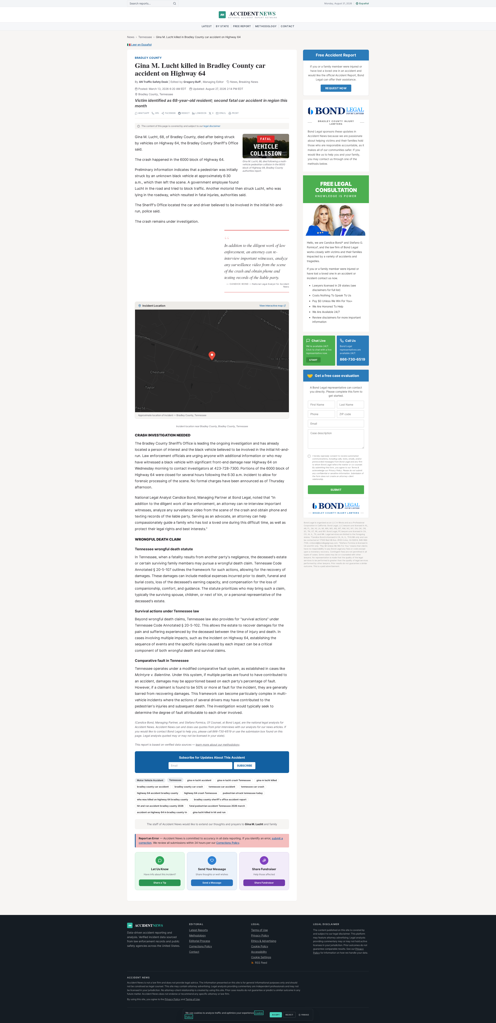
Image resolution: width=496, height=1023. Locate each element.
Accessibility (259, 951)
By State (222, 26)
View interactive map (271, 305)
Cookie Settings (261, 957)
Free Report (242, 26)
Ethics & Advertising (263, 941)
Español (364, 3)
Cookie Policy (259, 946)
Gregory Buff (192, 81)
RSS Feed (261, 962)
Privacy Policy (260, 935)
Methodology (266, 26)
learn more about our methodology (217, 744)
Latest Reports (198, 930)
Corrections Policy (227, 842)
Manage (305, 1015)
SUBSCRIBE (244, 765)
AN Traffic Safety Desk (153, 81)
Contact (287, 26)
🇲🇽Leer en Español (139, 44)
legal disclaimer (211, 126)
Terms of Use (259, 930)
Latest (207, 26)
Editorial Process (199, 941)
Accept (276, 1015)
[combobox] (151, 3)
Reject (289, 1015)
